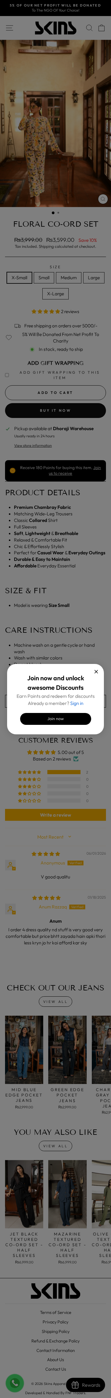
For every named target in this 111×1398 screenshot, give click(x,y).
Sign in (76, 703)
